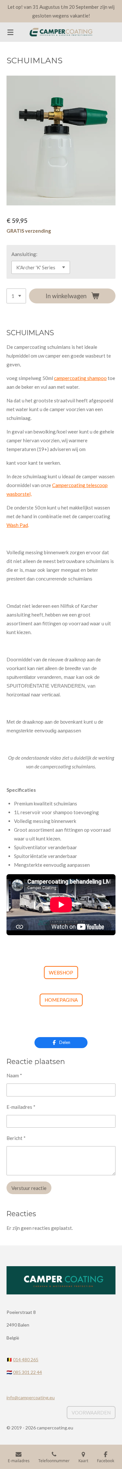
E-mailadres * (21, 1107)
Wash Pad (17, 525)
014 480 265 (25, 1359)
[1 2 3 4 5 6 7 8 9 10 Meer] (16, 296)
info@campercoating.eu (31, 1397)
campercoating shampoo (80, 378)
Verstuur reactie (29, 1188)
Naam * (14, 1075)
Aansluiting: (24, 254)
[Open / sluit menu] (10, 32)
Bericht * (16, 1138)
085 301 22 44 (27, 1372)
